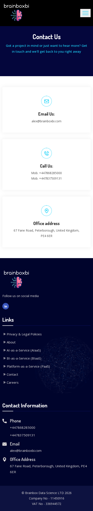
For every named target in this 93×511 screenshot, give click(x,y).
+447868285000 (50, 173)
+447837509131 (50, 178)
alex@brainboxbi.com (46, 121)
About (11, 342)
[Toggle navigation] (85, 13)
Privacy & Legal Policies (24, 334)
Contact (12, 374)
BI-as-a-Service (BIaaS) (24, 358)
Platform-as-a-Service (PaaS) (28, 366)
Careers (13, 382)
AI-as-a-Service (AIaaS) (24, 350)
